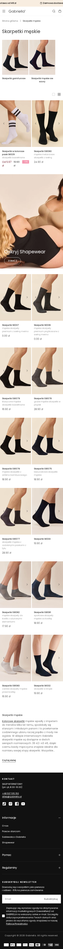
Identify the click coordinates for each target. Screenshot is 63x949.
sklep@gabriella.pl (12, 796)
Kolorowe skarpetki (13, 721)
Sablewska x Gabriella (14, 836)
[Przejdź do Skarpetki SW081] (47, 584)
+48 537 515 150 (10, 793)
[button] (4, 11)
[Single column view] (53, 94)
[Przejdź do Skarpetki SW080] (47, 123)
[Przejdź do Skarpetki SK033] (47, 511)
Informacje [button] (9, 818)
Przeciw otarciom (11, 831)
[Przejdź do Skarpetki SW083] (15, 658)
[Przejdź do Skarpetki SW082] (15, 584)
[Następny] (27, 123)
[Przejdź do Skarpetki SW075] (47, 441)
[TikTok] (4, 804)
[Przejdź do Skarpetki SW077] (15, 511)
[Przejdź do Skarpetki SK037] (15, 297)
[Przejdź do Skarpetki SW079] (15, 370)
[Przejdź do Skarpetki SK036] (47, 297)
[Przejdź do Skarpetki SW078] (47, 370)
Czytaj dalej (9, 760)
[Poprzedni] (3, 123)
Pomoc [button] (6, 855)
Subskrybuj (51, 898)
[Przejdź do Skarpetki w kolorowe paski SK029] (15, 123)
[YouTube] (23, 804)
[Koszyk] (60, 11)
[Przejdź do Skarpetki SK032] (47, 658)
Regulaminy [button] (9, 868)
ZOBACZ (12, 260)
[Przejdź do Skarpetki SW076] (15, 441)
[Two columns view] (59, 94)
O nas (5, 825)
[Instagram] (10, 804)
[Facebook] (17, 804)
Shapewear (8, 842)
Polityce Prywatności (17, 923)
